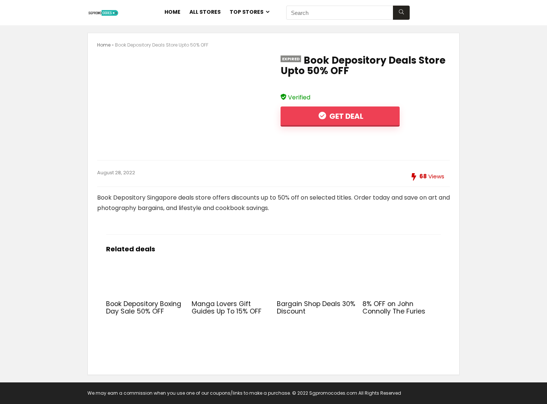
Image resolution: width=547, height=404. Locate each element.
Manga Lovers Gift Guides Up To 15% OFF (227, 307)
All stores (205, 12)
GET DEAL (346, 116)
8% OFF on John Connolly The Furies (393, 307)
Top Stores (246, 12)
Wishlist (442, 12)
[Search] (401, 13)
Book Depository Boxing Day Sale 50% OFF (143, 307)
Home (172, 12)
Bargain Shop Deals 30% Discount (316, 307)
